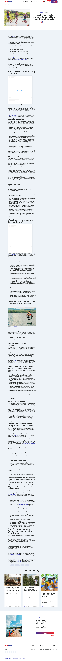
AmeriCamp (11, 57)
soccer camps (28, 405)
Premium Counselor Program (45, 649)
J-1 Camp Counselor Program (16, 468)
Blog (5, 4)
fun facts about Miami (18, 258)
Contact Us (55, 647)
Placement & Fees (43, 651)
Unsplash (15, 326)
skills (16, 360)
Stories (9, 4)
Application (32, 651)
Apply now (19, 561)
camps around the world (15, 554)
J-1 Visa (16, 435)
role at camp (30, 415)
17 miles (13, 36)
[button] (27, 1)
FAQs (20, 559)
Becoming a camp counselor (29, 443)
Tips (6, 606)
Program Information (33, 647)
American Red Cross (21, 149)
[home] (8, 1)
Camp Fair (18, 551)
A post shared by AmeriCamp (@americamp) (20, 102)
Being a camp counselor (13, 490)
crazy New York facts (25, 555)
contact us (18, 560)
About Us (55, 649)
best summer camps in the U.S (21, 59)
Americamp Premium (12, 496)
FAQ (54, 651)
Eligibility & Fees (32, 649)
